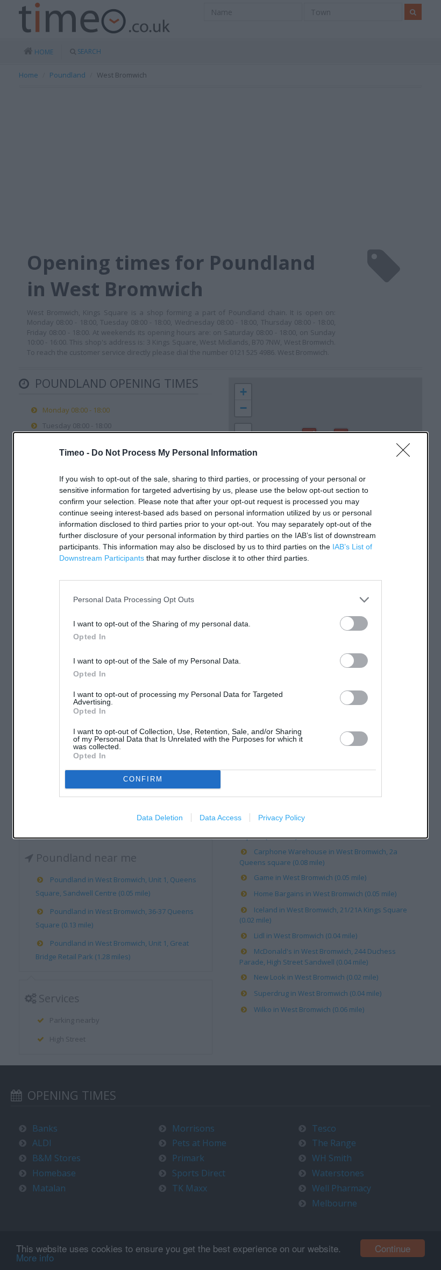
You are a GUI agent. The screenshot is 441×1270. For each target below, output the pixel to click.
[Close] (406, 453)
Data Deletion (160, 817)
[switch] (354, 623)
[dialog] (220, 635)
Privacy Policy (281, 817)
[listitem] (220, 599)
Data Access (220, 817)
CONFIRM (143, 779)
